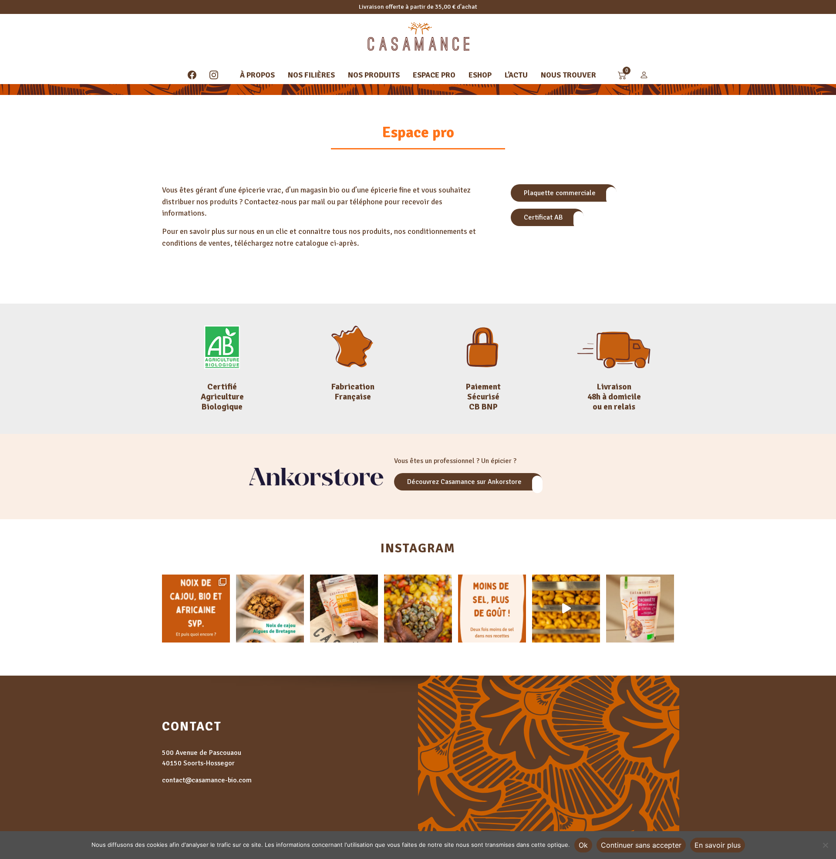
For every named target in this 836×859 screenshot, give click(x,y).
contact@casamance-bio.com (207, 780)
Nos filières (311, 75)
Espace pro (434, 75)
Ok (583, 845)
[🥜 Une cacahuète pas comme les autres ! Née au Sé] (640, 609)
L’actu (516, 75)
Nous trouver (568, 75)
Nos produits (374, 75)
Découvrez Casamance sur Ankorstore (465, 481)
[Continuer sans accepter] (825, 845)
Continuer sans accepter (641, 845)
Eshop (480, 75)
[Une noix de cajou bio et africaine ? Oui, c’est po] (196, 609)
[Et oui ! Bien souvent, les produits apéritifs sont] (492, 609)
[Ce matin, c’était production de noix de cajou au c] (566, 609)
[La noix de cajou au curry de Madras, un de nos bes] (344, 609)
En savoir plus (717, 845)
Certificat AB (544, 217)
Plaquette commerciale (560, 193)
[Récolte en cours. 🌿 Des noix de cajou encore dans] (418, 609)
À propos (257, 75)
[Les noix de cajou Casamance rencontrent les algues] (270, 609)
